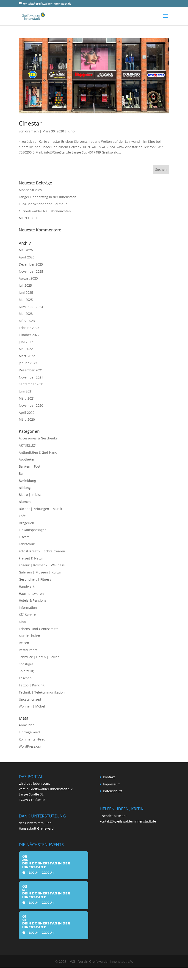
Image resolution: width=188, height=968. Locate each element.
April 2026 (26, 257)
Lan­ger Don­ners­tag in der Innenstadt (47, 197)
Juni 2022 (26, 342)
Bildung (25, 487)
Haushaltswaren (31, 593)
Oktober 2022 (29, 335)
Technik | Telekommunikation (42, 692)
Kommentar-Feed (32, 739)
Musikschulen (29, 635)
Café (22, 516)
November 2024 (31, 306)
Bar (21, 473)
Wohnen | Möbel (32, 706)
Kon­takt (109, 777)
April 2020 (26, 412)
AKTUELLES (27, 445)
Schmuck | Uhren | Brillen (39, 657)
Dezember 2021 (31, 370)
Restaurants (28, 650)
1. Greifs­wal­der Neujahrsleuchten (45, 211)
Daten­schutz (112, 791)
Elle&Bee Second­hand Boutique (43, 204)
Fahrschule (27, 544)
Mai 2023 (26, 313)
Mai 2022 (26, 349)
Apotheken (27, 459)
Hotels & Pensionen (34, 600)
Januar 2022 (28, 363)
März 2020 (27, 419)
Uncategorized (30, 699)
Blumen (25, 501)
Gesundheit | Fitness (35, 579)
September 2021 (31, 384)
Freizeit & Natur (31, 558)
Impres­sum (111, 784)
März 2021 (27, 398)
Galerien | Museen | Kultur (40, 572)
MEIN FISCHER (30, 218)
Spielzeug (26, 671)
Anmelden (27, 725)
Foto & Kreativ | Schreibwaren (42, 551)
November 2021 (31, 377)
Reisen (24, 643)
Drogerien (26, 523)
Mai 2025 (26, 299)
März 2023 (27, 320)
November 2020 (31, 405)
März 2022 (27, 356)
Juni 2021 (26, 391)
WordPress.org (30, 746)
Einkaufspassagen (33, 530)
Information (28, 607)
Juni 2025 (26, 292)
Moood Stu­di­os (30, 190)
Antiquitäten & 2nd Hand (38, 452)
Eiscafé (24, 537)
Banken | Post (29, 466)
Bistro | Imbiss (30, 494)
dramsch (32, 131)
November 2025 (31, 271)
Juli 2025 (25, 285)
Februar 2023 (29, 328)
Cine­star (30, 123)
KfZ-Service (27, 614)
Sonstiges (26, 664)
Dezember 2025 (31, 264)
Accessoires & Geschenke (38, 438)
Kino (71, 131)
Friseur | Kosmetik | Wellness (42, 565)
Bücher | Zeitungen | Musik (40, 509)
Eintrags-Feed (29, 732)
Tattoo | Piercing (31, 685)
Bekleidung (27, 480)
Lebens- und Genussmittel (39, 629)
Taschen (25, 678)
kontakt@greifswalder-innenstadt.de (128, 821)
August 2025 (28, 278)
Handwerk (26, 586)
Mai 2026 (26, 250)
